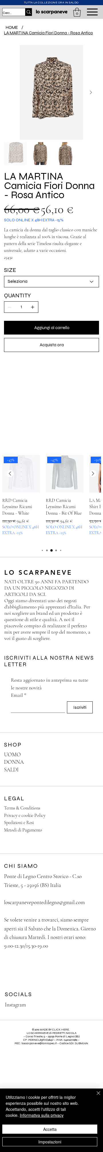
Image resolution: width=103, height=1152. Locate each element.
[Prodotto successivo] (93, 473)
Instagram (15, 1004)
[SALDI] (89, 770)
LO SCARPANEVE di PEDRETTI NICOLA (51, 1033)
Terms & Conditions (22, 808)
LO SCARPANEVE (40, 572)
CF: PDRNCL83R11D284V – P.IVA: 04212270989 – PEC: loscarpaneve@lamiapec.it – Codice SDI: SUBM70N (51, 1041)
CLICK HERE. (61, 1029)
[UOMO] (89, 755)
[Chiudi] (95, 1096)
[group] (51, 498)
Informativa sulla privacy (42, 1115)
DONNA (14, 762)
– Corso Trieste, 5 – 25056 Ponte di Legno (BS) (51, 1036)
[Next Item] (90, 92)
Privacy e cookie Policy (24, 815)
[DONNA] (89, 762)
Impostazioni (49, 1142)
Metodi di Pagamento (23, 830)
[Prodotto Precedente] (10, 473)
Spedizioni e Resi (19, 822)
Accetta (50, 1129)
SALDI (11, 769)
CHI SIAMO (21, 866)
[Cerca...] (28, 12)
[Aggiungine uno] (32, 307)
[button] (77, 12)
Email (18, 695)
